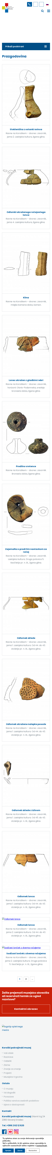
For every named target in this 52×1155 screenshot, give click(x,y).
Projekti (7, 1073)
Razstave (8, 1057)
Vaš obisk (8, 1053)
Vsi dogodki (9, 1092)
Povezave (9, 1096)
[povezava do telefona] (29, 4)
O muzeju (8, 1088)
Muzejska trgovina (13, 1076)
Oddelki (7, 1061)
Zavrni (19, 1151)
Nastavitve (33, 1151)
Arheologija (35, 27)
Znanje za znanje (12, 1068)
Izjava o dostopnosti (14, 1104)
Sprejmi (8, 1151)
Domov (11, 27)
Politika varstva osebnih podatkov (21, 1100)
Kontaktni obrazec (26, 1009)
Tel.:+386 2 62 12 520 (13, 1125)
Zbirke (22, 27)
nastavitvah (41, 1146)
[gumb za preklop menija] (42, 10)
